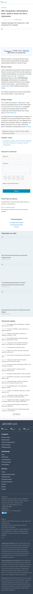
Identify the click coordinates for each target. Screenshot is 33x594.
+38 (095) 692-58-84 (7, 506)
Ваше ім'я (5, 156)
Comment (5, 163)
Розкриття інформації (7, 481)
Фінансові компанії (6, 461)
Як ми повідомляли (16, 106)
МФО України (5, 457)
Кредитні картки (5, 439)
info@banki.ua (5, 508)
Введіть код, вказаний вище (11, 183)
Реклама (4, 489)
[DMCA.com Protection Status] (7, 513)
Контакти (4, 484)
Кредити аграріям (6, 444)
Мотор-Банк (20, 76)
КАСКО (17, 227)
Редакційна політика (7, 479)
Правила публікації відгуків (8, 474)
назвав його (10, 76)
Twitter (22, 131)
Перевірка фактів (6, 476)
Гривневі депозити (6, 447)
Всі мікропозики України (16, 222)
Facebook (17, 131)
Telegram (26, 50)
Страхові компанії (6, 459)
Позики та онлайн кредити (8, 442)
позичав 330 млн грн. (10, 112)
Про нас (4, 471)
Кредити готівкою (6, 437)
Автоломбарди (5, 464)
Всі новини (16, 414)
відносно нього (26, 126)
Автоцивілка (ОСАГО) (16, 224)
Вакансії (4, 486)
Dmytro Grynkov (18, 19)
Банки (3, 454)
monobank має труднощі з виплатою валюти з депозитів (17, 140)
